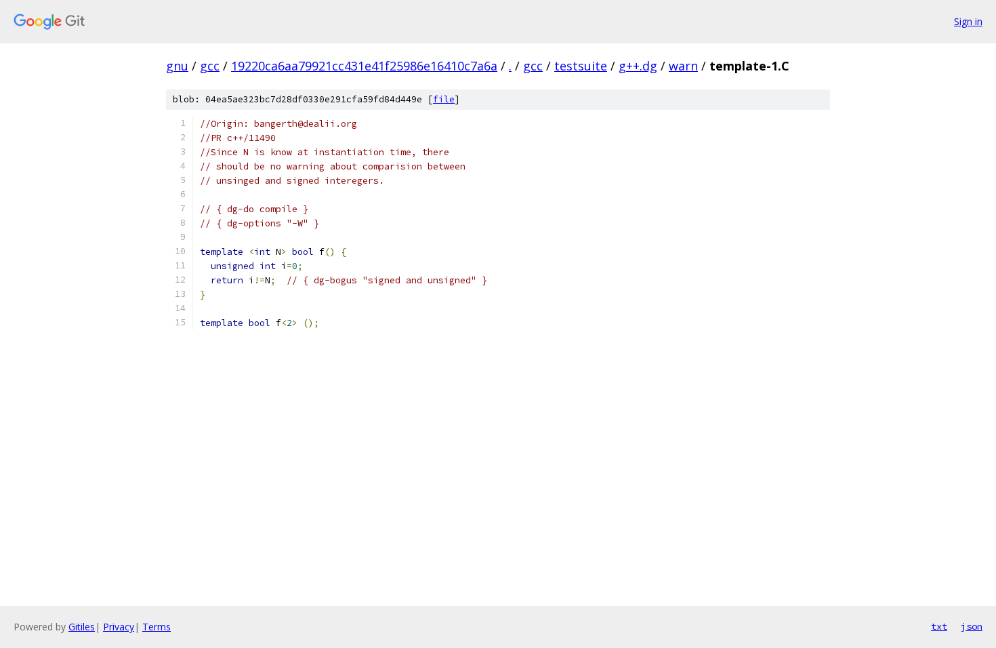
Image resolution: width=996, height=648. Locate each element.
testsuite (580, 66)
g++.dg (638, 66)
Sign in (968, 21)
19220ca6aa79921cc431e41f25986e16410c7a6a (364, 66)
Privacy (118, 626)
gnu (177, 66)
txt (939, 626)
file (444, 99)
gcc (210, 66)
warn (683, 66)
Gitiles (81, 626)
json (971, 626)
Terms (156, 626)
